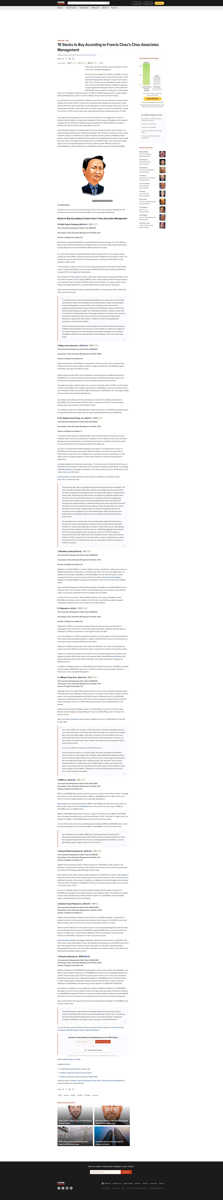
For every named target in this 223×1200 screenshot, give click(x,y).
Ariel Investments (63, 477)
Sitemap (161, 1183)
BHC (93, 146)
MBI (73, 780)
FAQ (123, 1188)
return (70, 103)
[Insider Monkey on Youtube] (68, 1188)
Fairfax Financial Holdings (111, 577)
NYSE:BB (73, 1095)
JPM (63, 146)
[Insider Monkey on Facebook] (59, 1188)
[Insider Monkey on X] (64, 1188)
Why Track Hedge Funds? (148, 124)
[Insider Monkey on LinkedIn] (72, 1188)
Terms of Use (116, 1188)
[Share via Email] (73, 58)
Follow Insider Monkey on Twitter (68, 1059)
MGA (85, 345)
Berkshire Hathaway (115, 656)
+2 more (101, 63)
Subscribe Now (152, 99)
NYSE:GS (66, 1095)
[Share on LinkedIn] (70, 58)
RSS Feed (107, 1183)
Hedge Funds (84, 8)
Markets (60, 8)
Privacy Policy (106, 1188)
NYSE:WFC (80, 1095)
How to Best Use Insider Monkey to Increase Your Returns (151, 120)
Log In (136, 3)
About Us (138, 1183)
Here (59, 292)
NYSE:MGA (87, 1095)
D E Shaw (87, 366)
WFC (122, 146)
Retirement (95, 8)
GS (90, 418)
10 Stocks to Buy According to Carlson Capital (92, 1027)
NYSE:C (60, 1095)
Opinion (105, 8)
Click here (103, 1055)
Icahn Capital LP (122, 875)
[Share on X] (67, 58)
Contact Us (153, 1183)
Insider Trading (71, 8)
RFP (88, 904)
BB (80, 551)
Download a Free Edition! (148, 127)
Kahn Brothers (62, 804)
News (67, 41)
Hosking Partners (86, 806)
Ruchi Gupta (82, 55)
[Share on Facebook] (64, 58)
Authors (145, 1183)
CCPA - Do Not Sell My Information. (137, 1188)
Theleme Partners (76, 277)
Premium (159, 3)
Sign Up (147, 3)
